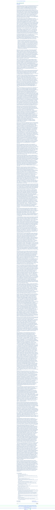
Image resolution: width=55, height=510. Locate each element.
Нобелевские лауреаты (29, 505)
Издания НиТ (33, 505)
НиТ (32, 501)
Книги (22, 505)
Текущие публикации (35, 501)
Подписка (35, 505)
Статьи (24, 505)
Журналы (26, 505)
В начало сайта (20, 505)
